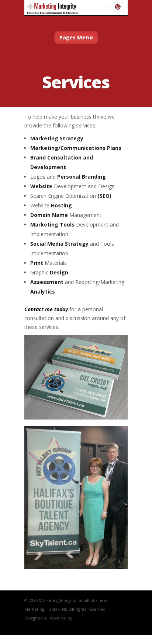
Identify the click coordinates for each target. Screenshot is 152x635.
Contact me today (46, 309)
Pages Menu (76, 37)
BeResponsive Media (95, 618)
